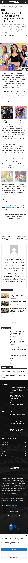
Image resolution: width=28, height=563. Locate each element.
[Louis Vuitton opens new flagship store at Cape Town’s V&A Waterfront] (5, 295)
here (18, 218)
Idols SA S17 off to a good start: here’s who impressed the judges (7, 238)
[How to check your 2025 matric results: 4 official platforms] (5, 423)
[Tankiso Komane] (2, 35)
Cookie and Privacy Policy (12, 561)
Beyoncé (9, 134)
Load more (13, 362)
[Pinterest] (14, 39)
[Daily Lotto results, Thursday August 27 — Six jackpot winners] (5, 349)
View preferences (14, 557)
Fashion (11, 6)
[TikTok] (15, 515)
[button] (26, 535)
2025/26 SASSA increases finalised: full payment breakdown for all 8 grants (16, 431)
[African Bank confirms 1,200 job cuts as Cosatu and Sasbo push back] (5, 357)
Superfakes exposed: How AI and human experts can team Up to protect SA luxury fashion (18, 310)
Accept (14, 549)
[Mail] (15, 283)
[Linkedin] (21, 39)
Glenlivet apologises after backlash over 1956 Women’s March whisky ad (17, 341)
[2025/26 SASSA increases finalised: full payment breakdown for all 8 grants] (5, 431)
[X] (11, 39)
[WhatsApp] (18, 39)
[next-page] (5, 316)
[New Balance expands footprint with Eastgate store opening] (5, 303)
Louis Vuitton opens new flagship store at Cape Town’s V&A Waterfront (18, 295)
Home (2, 6)
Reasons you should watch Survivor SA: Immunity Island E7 (22, 238)
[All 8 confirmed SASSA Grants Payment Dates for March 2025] (5, 416)
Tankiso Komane (8, 35)
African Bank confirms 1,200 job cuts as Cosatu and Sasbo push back (18, 357)
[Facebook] (7, 39)
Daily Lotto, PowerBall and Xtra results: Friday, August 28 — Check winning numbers (17, 333)
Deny (14, 553)
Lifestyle (6, 6)
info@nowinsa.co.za (12, 505)
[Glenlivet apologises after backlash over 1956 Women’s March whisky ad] (5, 341)
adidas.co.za (9, 207)
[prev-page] (2, 316)
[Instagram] (12, 283)
